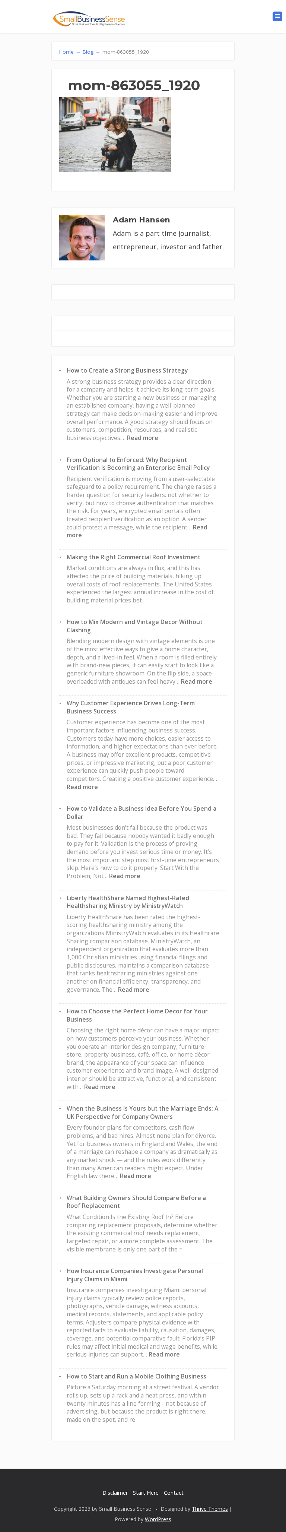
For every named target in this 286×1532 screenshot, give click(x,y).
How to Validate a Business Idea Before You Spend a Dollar (141, 812)
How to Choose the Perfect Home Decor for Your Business (137, 1015)
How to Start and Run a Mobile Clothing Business (136, 1376)
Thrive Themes (210, 1508)
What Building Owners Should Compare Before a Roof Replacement (136, 1202)
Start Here (146, 1492)
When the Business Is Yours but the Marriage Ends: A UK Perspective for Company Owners (142, 1112)
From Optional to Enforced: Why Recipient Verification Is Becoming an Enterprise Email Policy (138, 464)
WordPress (158, 1519)
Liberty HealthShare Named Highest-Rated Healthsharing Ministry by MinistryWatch (128, 902)
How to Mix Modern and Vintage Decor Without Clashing (135, 626)
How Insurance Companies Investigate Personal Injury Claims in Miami (135, 1275)
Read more (142, 438)
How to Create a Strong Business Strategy (127, 370)
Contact (174, 1492)
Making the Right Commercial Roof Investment (133, 557)
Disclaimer (115, 1492)
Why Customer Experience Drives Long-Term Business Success (131, 707)
